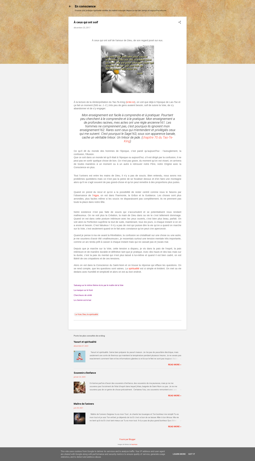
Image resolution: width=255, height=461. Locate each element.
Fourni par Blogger (127, 439)
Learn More (179, 454)
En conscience (85, 6)
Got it (191, 454)
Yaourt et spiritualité (85, 341)
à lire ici (130, 102)
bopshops (134, 444)
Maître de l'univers (84, 403)
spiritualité (134, 268)
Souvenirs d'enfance (85, 372)
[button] (179, 22)
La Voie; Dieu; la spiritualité (86, 314)
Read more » (174, 364)
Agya (96, 195)
